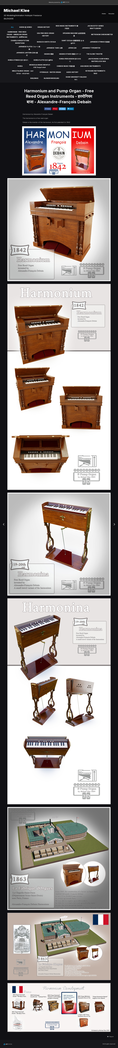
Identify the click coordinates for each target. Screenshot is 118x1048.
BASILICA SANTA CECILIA (46, 42)
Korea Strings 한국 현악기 (18, 60)
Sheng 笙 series (25, 27)
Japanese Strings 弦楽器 (100, 42)
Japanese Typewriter (91, 48)
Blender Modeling (51, 78)
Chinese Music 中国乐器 (66, 66)
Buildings (34, 78)
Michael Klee (17, 10)
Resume (111, 13)
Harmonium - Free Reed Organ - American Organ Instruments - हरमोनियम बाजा (17, 34)
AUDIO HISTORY (72, 72)
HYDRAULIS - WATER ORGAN (50, 72)
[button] (110, 1036)
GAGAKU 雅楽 (49, 54)
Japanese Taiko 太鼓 (54, 48)
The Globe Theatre (94, 54)
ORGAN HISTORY (43, 27)
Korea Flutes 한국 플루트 (43, 60)
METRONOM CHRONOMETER (102, 34)
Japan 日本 (72, 48)
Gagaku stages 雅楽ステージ (70, 54)
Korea (20, 66)
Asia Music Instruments (90, 66)
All (12, 27)
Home (104, 13)
